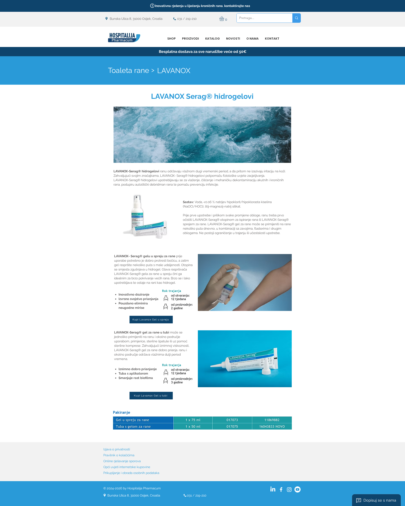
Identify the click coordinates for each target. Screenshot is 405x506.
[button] (224, 18)
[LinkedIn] (273, 489)
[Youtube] (297, 489)
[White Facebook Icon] (281, 489)
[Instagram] (289, 489)
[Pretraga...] (296, 18)
